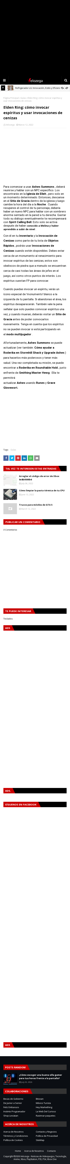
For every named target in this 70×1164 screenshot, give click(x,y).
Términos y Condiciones (15, 1135)
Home (18, 1151)
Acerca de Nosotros (13, 1131)
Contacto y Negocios (46, 1131)
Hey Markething (44, 1107)
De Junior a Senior (12, 1103)
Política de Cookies (13, 1140)
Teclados (8, 618)
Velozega (10, 124)
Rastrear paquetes (45, 1115)
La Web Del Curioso (46, 1111)
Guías (23, 98)
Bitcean (39, 1098)
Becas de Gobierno (13, 1098)
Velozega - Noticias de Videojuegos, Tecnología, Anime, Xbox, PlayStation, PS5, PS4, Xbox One (40, 1158)
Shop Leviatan (10, 1115)
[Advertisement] (35, 38)
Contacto (51, 1151)
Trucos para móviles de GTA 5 (35, 504)
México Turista (43, 1103)
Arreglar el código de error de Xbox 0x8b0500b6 (39, 478)
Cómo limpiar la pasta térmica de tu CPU (42, 490)
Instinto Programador (14, 1111)
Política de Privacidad (47, 1135)
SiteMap (40, 1140)
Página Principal (11, 98)
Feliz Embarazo (11, 1107)
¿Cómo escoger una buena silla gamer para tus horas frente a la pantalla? (40, 1076)
